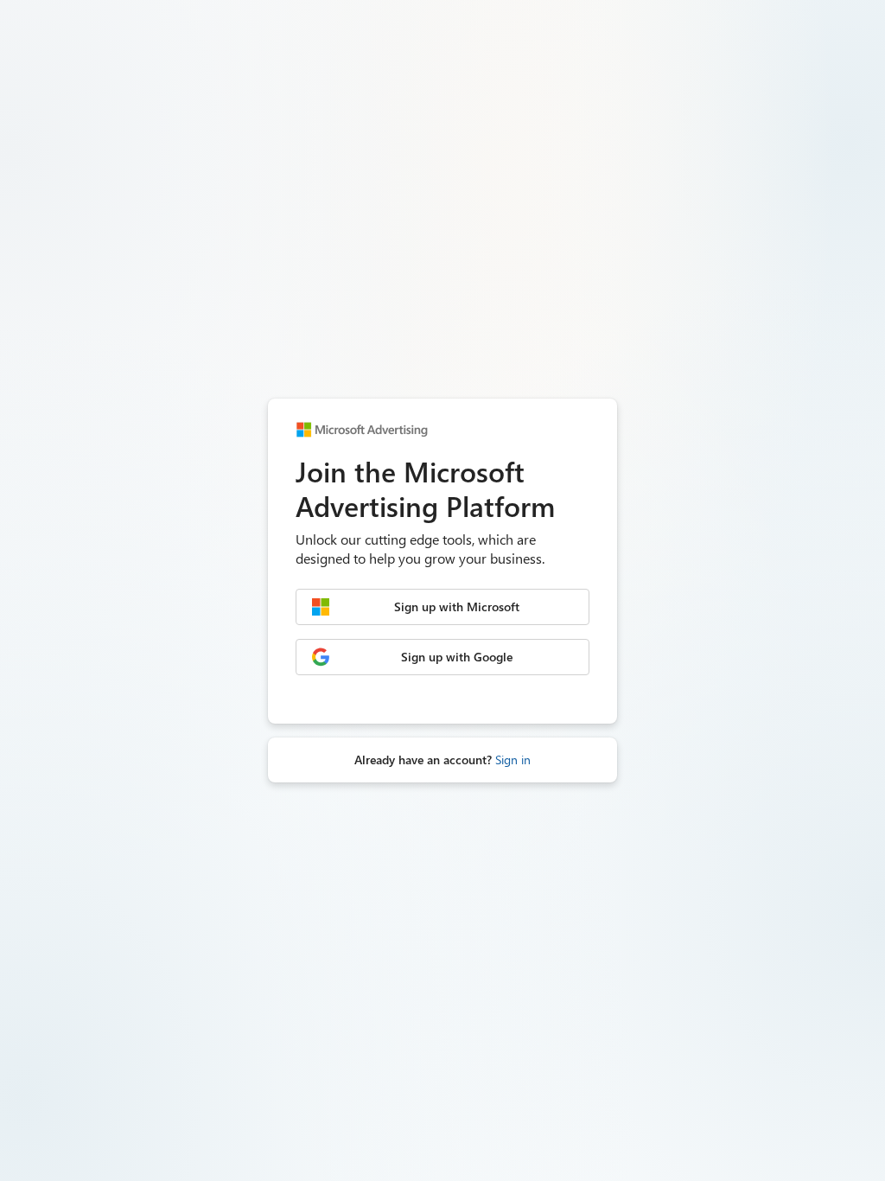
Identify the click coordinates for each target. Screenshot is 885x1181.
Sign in (513, 759)
